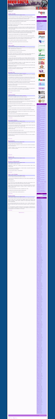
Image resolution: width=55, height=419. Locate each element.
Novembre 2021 (39, 260)
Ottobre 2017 (38, 313)
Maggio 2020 (38, 279)
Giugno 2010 (38, 407)
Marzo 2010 (38, 410)
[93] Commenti (10, 92)
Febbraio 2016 (39, 334)
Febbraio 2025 (39, 218)
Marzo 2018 (38, 307)
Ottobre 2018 (38, 300)
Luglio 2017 (38, 316)
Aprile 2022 (38, 255)
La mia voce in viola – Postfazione (41, 105)
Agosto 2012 (38, 379)
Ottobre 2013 (38, 364)
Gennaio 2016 (39, 335)
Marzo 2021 (38, 269)
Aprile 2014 (38, 358)
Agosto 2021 (38, 263)
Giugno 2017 (38, 317)
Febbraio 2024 (39, 231)
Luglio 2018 (38, 303)
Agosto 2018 (38, 302)
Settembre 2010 (39, 404)
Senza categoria (39, 26)
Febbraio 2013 (39, 373)
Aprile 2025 (38, 216)
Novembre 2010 (39, 402)
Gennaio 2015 (39, 348)
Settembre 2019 (39, 288)
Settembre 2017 (39, 314)
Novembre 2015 (39, 337)
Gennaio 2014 (39, 361)
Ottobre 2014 (38, 351)
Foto (37, 18)
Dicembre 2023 (39, 233)
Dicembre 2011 (39, 388)
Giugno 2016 (38, 330)
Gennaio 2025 (39, 219)
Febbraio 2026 (39, 205)
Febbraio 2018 (39, 308)
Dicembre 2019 (39, 285)
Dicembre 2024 (39, 220)
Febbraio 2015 (39, 347)
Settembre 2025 (39, 211)
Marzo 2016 (38, 333)
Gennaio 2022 (39, 258)
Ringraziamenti (11, 140)
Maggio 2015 (38, 344)
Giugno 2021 (38, 265)
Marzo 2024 (38, 230)
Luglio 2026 (38, 200)
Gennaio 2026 (39, 206)
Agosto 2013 (38, 366)
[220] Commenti (10, 43)
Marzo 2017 (38, 320)
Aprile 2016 (38, 332)
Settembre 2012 (39, 378)
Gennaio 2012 (39, 387)
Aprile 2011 (38, 396)
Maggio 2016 (38, 331)
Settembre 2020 (39, 275)
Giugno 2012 (38, 381)
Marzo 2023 (38, 243)
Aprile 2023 (38, 242)
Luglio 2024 (38, 226)
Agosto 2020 (38, 276)
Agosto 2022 (38, 250)
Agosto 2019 (38, 289)
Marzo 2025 (38, 217)
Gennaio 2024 (39, 232)
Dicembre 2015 (39, 336)
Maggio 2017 (38, 318)
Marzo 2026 (38, 204)
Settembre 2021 (39, 262)
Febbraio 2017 (39, 321)
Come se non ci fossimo (13, 174)
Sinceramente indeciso (12, 120)
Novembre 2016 (39, 324)
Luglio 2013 (38, 367)
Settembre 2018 (39, 301)
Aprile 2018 (38, 306)
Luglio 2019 (38, 290)
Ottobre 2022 (38, 248)
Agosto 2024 (38, 225)
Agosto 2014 (38, 353)
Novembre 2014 (39, 350)
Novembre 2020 (39, 273)
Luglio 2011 (38, 393)
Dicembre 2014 (39, 349)
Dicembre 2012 (39, 375)
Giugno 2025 (38, 214)
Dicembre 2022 (39, 246)
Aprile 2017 (38, 319)
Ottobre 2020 (38, 274)
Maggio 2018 (38, 305)
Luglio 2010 (38, 406)
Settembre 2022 (39, 249)
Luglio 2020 (38, 277)
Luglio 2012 (38, 380)
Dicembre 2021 (39, 259)
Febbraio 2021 (39, 270)
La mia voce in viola (39, 25)
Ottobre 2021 (38, 261)
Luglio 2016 (38, 329)
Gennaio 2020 (39, 284)
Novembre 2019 (39, 286)
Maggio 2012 (38, 382)
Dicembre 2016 (39, 323)
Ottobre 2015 (38, 338)
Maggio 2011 (38, 395)
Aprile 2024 (38, 229)
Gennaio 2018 (39, 309)
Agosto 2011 (38, 392)
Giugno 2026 (38, 201)
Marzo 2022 (38, 256)
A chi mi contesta (11, 94)
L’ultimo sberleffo (12, 13)
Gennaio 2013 (39, 374)
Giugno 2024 (38, 227)
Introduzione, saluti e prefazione (41, 191)
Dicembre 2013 (39, 362)
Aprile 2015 (38, 345)
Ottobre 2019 (38, 287)
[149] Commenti (10, 193)
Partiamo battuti (11, 195)
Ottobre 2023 (38, 235)
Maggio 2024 (38, 228)
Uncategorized (24, 73)
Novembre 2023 (39, 234)
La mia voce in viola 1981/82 (40, 190)
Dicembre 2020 (39, 272)
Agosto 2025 (38, 212)
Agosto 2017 (38, 315)
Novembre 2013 (39, 363)
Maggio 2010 (38, 408)
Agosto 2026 (38, 199)
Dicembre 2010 (39, 401)
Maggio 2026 (38, 202)
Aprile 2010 (38, 409)
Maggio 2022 (38, 254)
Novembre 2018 (39, 299)
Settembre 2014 (39, 352)
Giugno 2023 (38, 240)
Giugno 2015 (38, 343)
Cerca (42, 193)
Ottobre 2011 (38, 390)
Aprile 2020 (38, 280)
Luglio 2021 (38, 264)
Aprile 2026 (38, 203)
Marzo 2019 (38, 294)
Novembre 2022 (39, 247)
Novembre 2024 (39, 221)
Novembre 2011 (39, 389)
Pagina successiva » (21, 212)
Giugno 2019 (38, 291)
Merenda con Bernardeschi (13, 161)
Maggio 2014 (38, 357)
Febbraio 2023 (39, 244)
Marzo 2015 (38, 346)
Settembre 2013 (39, 365)
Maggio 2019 (38, 292)
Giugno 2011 (38, 394)
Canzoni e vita (11, 157)
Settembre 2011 (39, 391)
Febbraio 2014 (39, 360)
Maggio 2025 (38, 215)
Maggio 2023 (38, 241)
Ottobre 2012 (38, 377)
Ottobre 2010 (38, 403)
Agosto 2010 (38, 405)
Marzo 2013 (38, 372)
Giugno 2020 (38, 278)
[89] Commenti (10, 138)
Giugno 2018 (38, 304)
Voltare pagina (11, 45)
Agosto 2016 (38, 328)
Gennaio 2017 (39, 322)
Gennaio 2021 (39, 271)
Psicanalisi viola (11, 72)
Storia (37, 27)
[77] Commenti (10, 159)
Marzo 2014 (38, 359)
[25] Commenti (10, 154)
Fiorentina (23, 14)
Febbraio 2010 (39, 411)
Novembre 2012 (39, 376)
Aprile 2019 (38, 293)
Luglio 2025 (38, 213)
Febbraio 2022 (39, 257)
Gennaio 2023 (39, 245)
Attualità (23, 141)
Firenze (38, 24)
